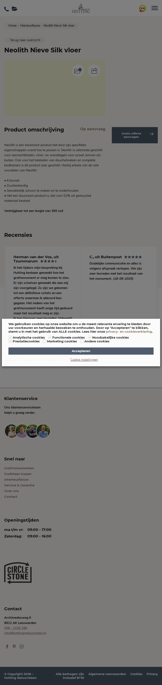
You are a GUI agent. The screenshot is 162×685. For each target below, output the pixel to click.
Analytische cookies (29, 337)
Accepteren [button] (81, 351)
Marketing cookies (62, 341)
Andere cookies (96, 341)
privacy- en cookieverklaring (129, 332)
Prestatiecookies (26, 341)
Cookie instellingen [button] (84, 359)
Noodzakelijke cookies (110, 337)
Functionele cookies (68, 337)
